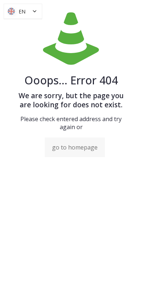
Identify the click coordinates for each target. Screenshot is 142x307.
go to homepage (75, 147)
